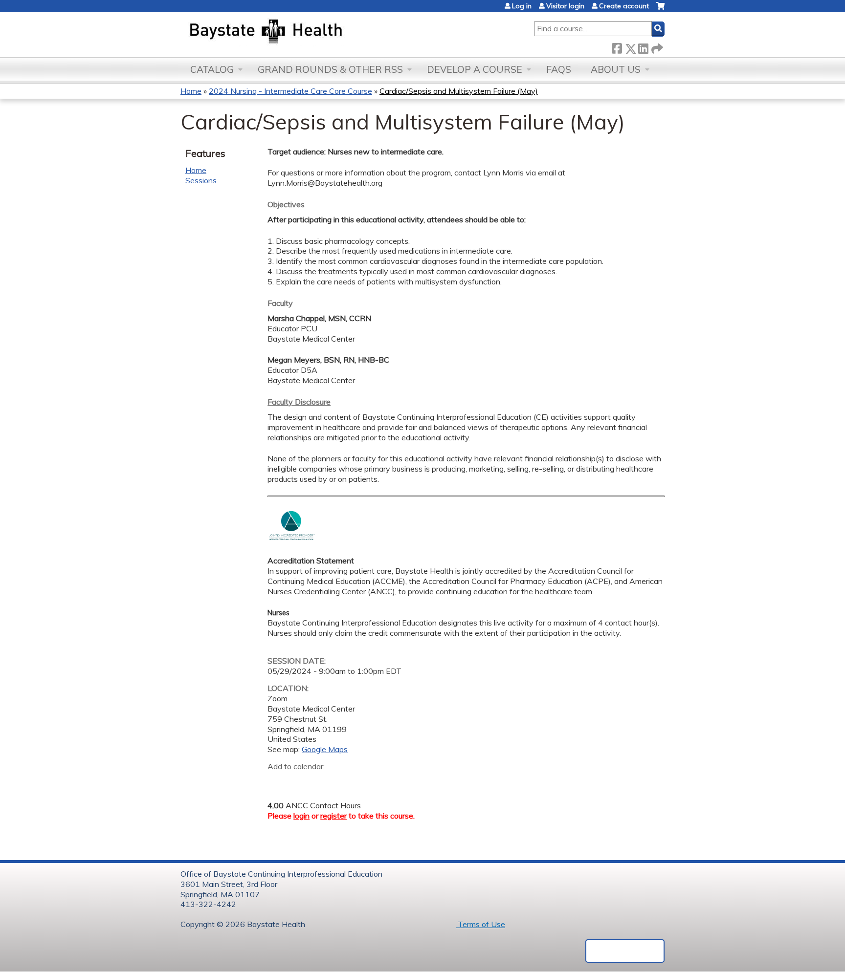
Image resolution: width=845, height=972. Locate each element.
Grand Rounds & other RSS (330, 69)
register (333, 816)
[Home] (311, 32)
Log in (522, 5)
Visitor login (565, 5)
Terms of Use (480, 924)
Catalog (212, 69)
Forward (656, 46)
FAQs (558, 69)
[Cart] (660, 9)
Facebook (617, 46)
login (301, 816)
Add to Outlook (345, 781)
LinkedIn (643, 46)
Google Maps (325, 749)
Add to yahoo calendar (299, 781)
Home (190, 91)
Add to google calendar (277, 781)
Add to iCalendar (321, 781)
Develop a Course (474, 69)
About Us (616, 69)
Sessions (201, 180)
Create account (624, 5)
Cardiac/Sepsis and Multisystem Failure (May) (458, 91)
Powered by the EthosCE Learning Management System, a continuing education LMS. (625, 951)
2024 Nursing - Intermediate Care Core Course (290, 91)
